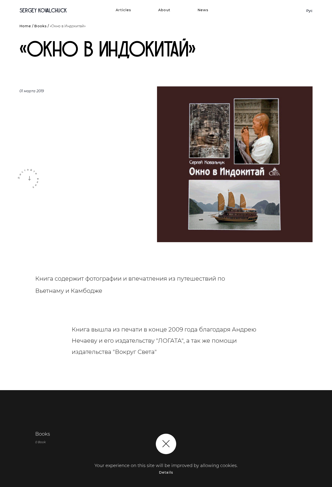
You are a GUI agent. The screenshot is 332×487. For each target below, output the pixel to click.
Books (40, 26)
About (164, 10)
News (203, 10)
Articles (123, 10)
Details (166, 472)
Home (25, 26)
